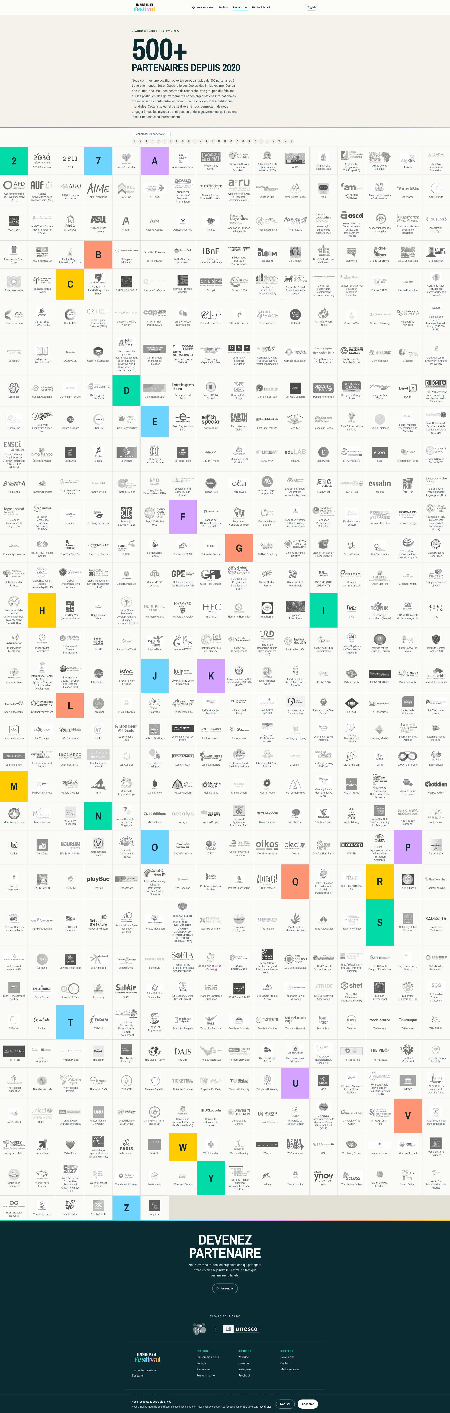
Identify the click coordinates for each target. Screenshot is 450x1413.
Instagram (244, 1369)
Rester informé (261, 7)
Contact (285, 1363)
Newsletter (287, 1357)
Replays (223, 7)
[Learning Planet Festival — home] (144, 7)
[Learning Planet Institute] (199, 1329)
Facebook (244, 1375)
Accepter (308, 1404)
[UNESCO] (241, 1329)
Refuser (285, 1404)
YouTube (243, 1357)
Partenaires (240, 7)
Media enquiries (290, 1369)
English (311, 7)
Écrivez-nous (224, 1288)
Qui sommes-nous (202, 7)
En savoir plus (263, 1406)
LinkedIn (243, 1363)
